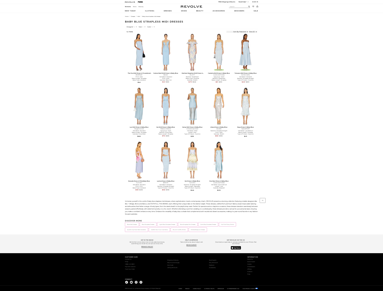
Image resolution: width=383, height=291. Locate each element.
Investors (249, 271)
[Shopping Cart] (257, 7)
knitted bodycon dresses (198, 229)
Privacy (187, 288)
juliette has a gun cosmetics (159, 229)
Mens (135, 6)
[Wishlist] (253, 7)
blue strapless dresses (148, 224)
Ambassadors (251, 266)
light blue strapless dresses (167, 224)
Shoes (184, 11)
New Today (130, 11)
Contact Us (128, 259)
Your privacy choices (248, 288)
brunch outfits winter (179, 229)
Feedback (211, 265)
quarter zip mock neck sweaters (136, 229)
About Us (250, 259)
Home (126, 16)
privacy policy (147, 246)
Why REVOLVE (213, 262)
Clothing (149, 11)
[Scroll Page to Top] (263, 200)
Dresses (168, 11)
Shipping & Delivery (173, 260)
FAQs (126, 261)
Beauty (141, 6)
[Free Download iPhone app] (236, 249)
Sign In (255, 2)
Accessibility (212, 267)
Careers (249, 264)
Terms (180, 288)
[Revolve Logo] (191, 8)
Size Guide (170, 265)
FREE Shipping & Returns (226, 2)
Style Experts (212, 260)
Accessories (219, 11)
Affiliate (249, 269)
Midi (138, 16)
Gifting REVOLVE (172, 267)
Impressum (221, 288)
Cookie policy (197, 288)
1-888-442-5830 (130, 264)
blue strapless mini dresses (187, 224)
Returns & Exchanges (173, 262)
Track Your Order (130, 269)
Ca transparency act (233, 288)
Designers (239, 11)
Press (248, 274)
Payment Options (130, 266)
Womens (128, 6)
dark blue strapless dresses (208, 224)
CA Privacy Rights (209, 288)
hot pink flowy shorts (227, 224)
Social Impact (251, 261)
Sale (256, 11)
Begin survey (191, 245)
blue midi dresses (132, 224)
